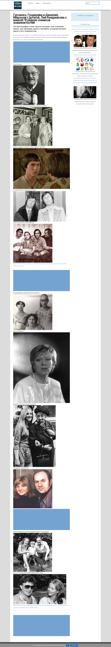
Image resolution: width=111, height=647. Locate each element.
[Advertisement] (41, 52)
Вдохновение (47, 3)
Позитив (30, 3)
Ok (67, 645)
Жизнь (38, 3)
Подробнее (74, 645)
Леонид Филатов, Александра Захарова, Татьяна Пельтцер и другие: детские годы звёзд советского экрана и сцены (85, 32)
